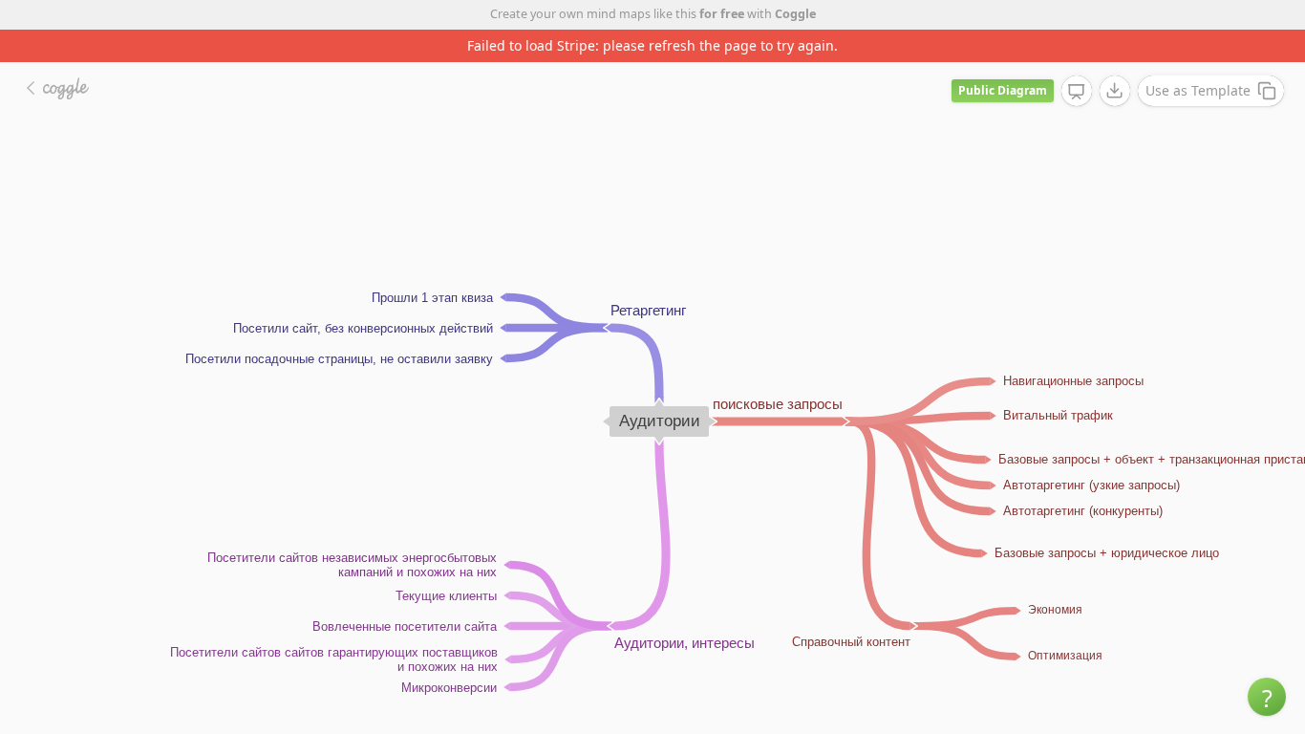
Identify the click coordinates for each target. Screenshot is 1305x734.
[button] (1267, 697)
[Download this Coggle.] (1115, 91)
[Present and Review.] (1076, 91)
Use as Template (1198, 90)
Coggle (795, 14)
